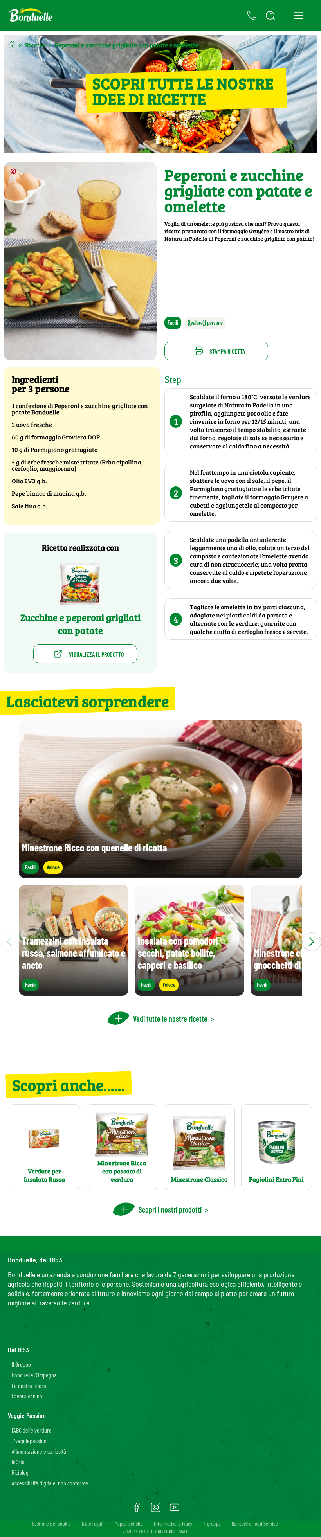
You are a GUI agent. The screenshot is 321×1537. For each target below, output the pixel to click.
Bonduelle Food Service (255, 1523)
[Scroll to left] (9, 941)
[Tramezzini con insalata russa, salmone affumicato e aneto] (73, 992)
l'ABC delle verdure (32, 1430)
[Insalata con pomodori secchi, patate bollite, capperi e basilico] (189, 992)
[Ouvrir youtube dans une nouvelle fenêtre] (174, 1510)
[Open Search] (270, 15)
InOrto (18, 1461)
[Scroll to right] (311, 941)
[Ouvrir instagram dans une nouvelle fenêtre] (155, 1510)
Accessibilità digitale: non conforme (50, 1483)
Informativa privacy (173, 1523)
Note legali (92, 1523)
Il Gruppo (21, 1364)
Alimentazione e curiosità (39, 1451)
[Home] (11, 44)
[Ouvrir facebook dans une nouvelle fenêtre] (137, 1510)
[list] (160, 942)
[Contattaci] (251, 15)
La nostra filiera (29, 1385)
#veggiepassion (29, 1440)
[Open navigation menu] (298, 15)
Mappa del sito (129, 1523)
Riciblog (20, 1472)
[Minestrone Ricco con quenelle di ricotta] (160, 874)
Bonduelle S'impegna (34, 1375)
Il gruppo (212, 1523)
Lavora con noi (27, 1396)
